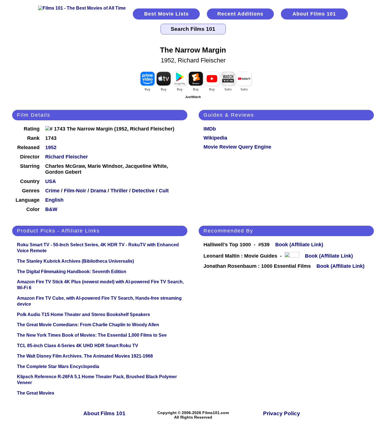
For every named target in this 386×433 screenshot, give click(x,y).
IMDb (209, 129)
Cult (164, 190)
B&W (51, 209)
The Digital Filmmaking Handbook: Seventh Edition (71, 271)
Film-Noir (75, 190)
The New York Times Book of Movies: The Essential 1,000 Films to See (92, 335)
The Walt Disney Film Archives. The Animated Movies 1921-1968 (85, 356)
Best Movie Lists (166, 14)
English (54, 200)
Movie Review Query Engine (237, 147)
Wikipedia (215, 138)
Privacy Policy (281, 413)
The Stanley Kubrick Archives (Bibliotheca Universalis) (75, 261)
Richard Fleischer (66, 157)
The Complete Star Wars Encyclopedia (58, 366)
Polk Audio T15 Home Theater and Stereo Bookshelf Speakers (83, 314)
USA (50, 181)
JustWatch (193, 97)
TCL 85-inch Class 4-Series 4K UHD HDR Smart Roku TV (77, 345)
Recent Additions (240, 14)
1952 (51, 147)
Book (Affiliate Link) (299, 244)
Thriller (119, 190)
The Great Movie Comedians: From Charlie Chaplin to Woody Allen (88, 324)
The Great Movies (35, 393)
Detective (143, 190)
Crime (52, 190)
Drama (98, 190)
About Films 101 (314, 14)
